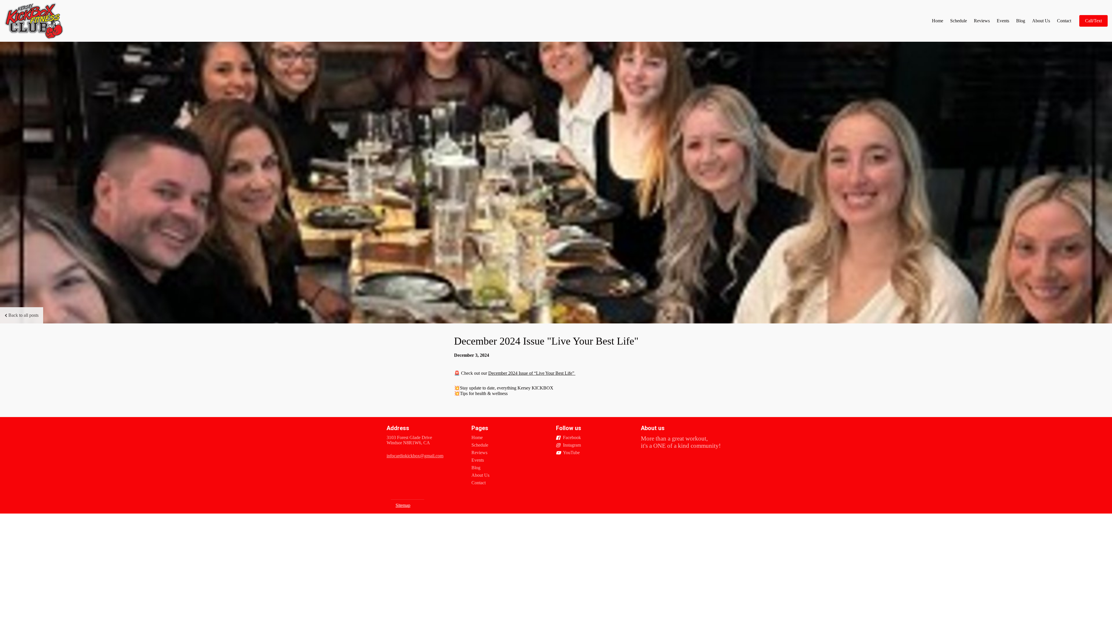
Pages (479, 428)
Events (1003, 20)
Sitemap (403, 505)
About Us (1041, 20)
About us (653, 428)
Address (398, 428)
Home (937, 20)
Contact (1064, 20)
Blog (1020, 20)
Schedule (958, 20)
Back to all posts (23, 315)
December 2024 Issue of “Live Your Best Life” (531, 373)
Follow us (568, 428)
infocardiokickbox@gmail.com (415, 455)
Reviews (982, 20)
